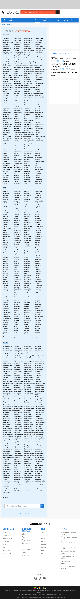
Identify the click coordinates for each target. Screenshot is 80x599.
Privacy (34, 594)
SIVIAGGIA (59, 590)
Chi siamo (21, 594)
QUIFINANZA (66, 590)
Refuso (5, 544)
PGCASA (35, 590)
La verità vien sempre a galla (68, 533)
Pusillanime (7, 541)
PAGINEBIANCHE (42, 590)
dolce (66, 61)
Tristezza (25, 555)
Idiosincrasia (7, 538)
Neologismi (29, 20)
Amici (43, 550)
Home (4, 20)
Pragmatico (26, 540)
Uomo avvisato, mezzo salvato (68, 538)
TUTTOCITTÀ (50, 590)
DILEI (55, 590)
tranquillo (56, 66)
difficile (65, 66)
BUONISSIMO (73, 590)
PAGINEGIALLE (17, 590)
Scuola (51, 20)
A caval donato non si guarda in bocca (68, 567)
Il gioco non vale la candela (67, 558)
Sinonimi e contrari (11, 19)
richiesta (67, 58)
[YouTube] (44, 578)
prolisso (55, 64)
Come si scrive (44, 19)
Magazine (74, 20)
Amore (43, 544)
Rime (8, 24)
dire (53, 57)
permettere (55, 70)
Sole (42, 535)
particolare (55, 73)
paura (53, 75)
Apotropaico (7, 553)
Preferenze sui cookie (52, 594)
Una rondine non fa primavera (67, 543)
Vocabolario (20, 20)
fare (61, 72)
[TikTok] (40, 578)
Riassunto (25, 546)
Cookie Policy (41, 594)
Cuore (43, 547)
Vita (42, 532)
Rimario (37, 20)
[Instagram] (36, 578)
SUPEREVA (40, 592)
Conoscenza (26, 543)
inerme (73, 70)
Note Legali (28, 594)
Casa (43, 538)
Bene (43, 553)
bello (66, 73)
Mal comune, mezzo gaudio (67, 553)
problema (57, 61)
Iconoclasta (7, 550)
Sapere (12, 12)
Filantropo (7, 535)
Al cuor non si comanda (65, 563)
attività (73, 58)
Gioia (24, 552)
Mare (43, 541)
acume (65, 69)
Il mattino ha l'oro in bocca (67, 548)
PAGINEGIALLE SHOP (27, 590)
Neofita (5, 547)
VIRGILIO (10, 590)
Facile (24, 537)
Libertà (24, 534)
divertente (67, 63)
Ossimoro (6, 532)
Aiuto (60, 594)
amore (72, 72)
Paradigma (26, 549)
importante (59, 58)
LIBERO (6, 590)
